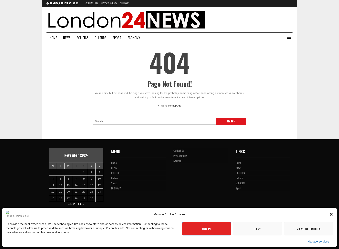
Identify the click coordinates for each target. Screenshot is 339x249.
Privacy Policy (109, 3)
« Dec (71, 203)
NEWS (66, 37)
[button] (331, 214)
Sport (116, 37)
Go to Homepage (170, 105)
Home (53, 37)
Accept (206, 229)
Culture (100, 37)
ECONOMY (134, 37)
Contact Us (92, 3)
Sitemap (124, 3)
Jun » (80, 203)
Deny (257, 229)
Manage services (318, 241)
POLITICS (82, 37)
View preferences (309, 229)
